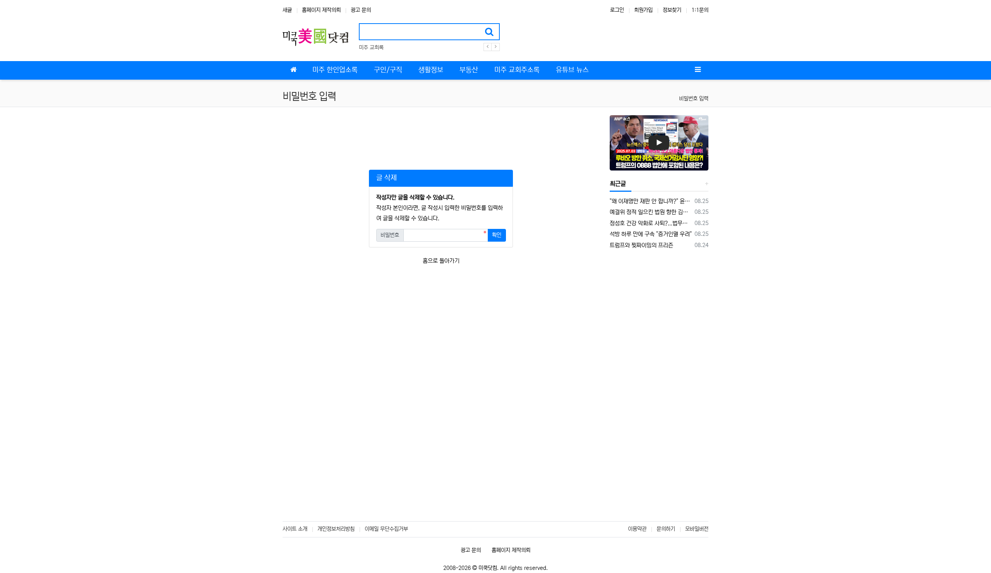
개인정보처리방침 (336, 529)
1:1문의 (699, 10)
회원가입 (643, 10)
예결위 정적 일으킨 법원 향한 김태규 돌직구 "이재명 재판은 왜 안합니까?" (651, 212)
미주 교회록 (371, 47)
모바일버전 (696, 529)
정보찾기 (672, 10)
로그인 (617, 10)
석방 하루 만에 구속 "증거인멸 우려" (651, 234)
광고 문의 (361, 10)
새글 (287, 10)
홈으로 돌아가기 (441, 261)
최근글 (618, 183)
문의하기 (666, 529)
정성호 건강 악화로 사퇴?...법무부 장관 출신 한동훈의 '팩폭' (651, 223)
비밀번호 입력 (693, 99)
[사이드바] (697, 70)
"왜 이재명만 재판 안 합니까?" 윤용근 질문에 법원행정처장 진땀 (651, 201)
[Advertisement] (441, 132)
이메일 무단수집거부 (386, 529)
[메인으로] (293, 70)
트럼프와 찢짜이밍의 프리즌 (641, 245)
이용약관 (637, 529)
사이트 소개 (295, 529)
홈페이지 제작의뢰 (321, 10)
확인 (496, 235)
